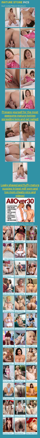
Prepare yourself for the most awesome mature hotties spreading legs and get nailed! (20, 115)
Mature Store (15, 2)
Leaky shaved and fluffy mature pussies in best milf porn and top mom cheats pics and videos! (20, 190)
